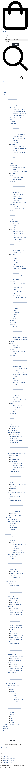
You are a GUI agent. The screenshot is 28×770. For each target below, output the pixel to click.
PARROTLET (13, 413)
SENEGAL (12, 217)
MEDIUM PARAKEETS (18, 208)
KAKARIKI (12, 173)
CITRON (15, 258)
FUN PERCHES (13, 461)
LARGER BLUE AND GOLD (22, 372)
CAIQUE (12, 119)
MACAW (12, 181)
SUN (14, 316)
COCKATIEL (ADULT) (18, 248)
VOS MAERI (16, 333)
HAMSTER (10, 606)
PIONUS (12, 210)
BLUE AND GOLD (17, 366)
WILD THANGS (16, 703)
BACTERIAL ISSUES (15, 434)
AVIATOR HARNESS (12, 99)
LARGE (12, 710)
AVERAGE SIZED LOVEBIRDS (20, 357)
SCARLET (15, 384)
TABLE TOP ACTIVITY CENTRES (15, 496)
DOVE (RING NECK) (15, 322)
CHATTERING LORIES (18, 177)
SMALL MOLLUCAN (20, 134)
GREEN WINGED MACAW (19, 186)
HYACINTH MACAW (18, 188)
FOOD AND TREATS (12, 430)
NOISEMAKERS (14, 513)
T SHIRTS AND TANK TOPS (14, 708)
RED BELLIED (16, 411)
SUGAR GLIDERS (12, 672)
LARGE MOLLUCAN (20, 132)
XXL (11, 718)
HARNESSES (13, 540)
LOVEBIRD (12, 355)
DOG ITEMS (8, 534)
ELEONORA (16, 262)
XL (11, 716)
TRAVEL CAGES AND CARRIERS (15, 515)
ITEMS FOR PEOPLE (10, 683)
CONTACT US (6, 726)
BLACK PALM (16, 128)
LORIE (11, 175)
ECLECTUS (13, 161)
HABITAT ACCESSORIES (16, 589)
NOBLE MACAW (17, 196)
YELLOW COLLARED (18, 389)
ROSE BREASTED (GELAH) (19, 275)
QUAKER (12, 212)
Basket (8, 44)
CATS (14, 693)
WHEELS (12, 594)
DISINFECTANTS (14, 442)
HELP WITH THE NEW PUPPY (15, 563)
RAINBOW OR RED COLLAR (19, 351)
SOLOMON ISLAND (17, 331)
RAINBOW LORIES (17, 179)
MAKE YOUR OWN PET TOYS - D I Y (13, 724)
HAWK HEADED (17, 407)
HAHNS (15, 376)
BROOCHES (13, 689)
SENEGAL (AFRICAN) (15, 426)
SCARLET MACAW (17, 198)
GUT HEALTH (13, 444)
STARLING (12, 428)
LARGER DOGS (13, 569)
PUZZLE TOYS (13, 490)
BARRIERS (12, 482)
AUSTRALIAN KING (17, 405)
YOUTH (12, 722)
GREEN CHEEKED (17, 295)
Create (13, 767)
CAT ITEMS (8, 517)
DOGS (14, 695)
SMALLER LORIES (17, 347)
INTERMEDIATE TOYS (18, 509)
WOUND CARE (14, 451)
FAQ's (4, 730)
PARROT (12, 403)
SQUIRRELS (10, 662)
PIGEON (12, 415)
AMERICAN (16, 395)
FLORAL (15, 697)
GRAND (15, 326)
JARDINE (12, 341)
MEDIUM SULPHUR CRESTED (20, 270)
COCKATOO (13, 125)
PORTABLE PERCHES (15, 476)
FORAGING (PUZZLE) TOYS (16, 505)
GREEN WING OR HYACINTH (20, 374)
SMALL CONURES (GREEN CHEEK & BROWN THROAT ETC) (19, 155)
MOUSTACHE (16, 401)
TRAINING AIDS (12, 575)
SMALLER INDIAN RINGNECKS (20, 339)
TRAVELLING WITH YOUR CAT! (15, 531)
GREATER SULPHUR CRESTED (20, 266)
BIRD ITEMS (8, 96)
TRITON (15, 277)
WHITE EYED (16, 318)
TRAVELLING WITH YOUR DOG (15, 577)
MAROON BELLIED (17, 306)
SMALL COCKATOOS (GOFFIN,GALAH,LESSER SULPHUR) (19, 138)
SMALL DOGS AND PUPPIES (17, 573)
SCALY (14, 353)
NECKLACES (13, 705)
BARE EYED (15, 256)
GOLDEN (15, 293)
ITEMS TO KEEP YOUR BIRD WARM (16, 453)
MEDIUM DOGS (14, 571)
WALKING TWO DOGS (18, 552)
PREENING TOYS (14, 488)
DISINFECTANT (14, 523)
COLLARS (12, 538)
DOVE (11, 159)
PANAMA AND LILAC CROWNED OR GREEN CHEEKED (18, 233)
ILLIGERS (15, 378)
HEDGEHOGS (11, 618)
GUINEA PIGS (11, 596)
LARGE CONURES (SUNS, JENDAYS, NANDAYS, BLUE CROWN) (19, 148)
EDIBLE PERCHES (14, 459)
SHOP (4, 94)
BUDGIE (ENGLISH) (15, 241)
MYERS (14, 409)
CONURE (12, 144)
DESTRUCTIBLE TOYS (15, 500)
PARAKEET (13, 204)
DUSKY (14, 289)
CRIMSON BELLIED (17, 287)
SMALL (12, 714)
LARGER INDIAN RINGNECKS (20, 337)
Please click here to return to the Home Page (11, 747)
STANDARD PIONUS (18, 422)
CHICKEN (12, 121)
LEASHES (12, 542)
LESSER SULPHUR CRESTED (19, 268)
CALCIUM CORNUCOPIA (16, 436)
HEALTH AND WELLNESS (14, 432)
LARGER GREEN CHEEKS (21, 297)
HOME (4, 92)
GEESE (11, 163)
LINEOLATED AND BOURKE (19, 399)
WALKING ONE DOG (18, 550)
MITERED (15, 308)
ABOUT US (5, 728)
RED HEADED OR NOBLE (19, 382)
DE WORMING (14, 438)
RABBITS (10, 631)
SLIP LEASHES (16, 548)
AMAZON (12, 107)
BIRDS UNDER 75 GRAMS (16, 117)
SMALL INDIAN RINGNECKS (20, 171)
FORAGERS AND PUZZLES (16, 587)
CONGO (15, 103)
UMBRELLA (16, 142)
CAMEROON (16, 223)
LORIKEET (12, 349)
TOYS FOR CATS (11, 529)
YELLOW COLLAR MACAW (19, 202)
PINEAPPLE (16, 314)
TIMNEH (15, 105)
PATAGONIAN (16, 312)
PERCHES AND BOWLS (13, 455)
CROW (12, 320)
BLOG (4, 732)
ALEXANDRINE (16, 393)
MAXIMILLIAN (16, 420)
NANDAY (15, 310)
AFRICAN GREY (14, 101)
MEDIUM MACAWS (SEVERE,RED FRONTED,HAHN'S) (18, 192)
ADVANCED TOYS (17, 507)
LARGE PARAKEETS (17, 206)
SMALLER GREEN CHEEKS (22, 299)
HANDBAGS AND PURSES (14, 685)
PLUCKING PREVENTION (14, 480)
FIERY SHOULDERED (18, 291)
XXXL (11, 720)
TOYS (9, 498)
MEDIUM (12, 712)
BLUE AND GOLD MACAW (19, 183)
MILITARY (15, 380)
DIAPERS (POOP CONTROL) (14, 219)
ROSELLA (12, 215)
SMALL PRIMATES (12, 654)
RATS (9, 641)
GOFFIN (15, 264)
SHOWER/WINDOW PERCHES (17, 478)
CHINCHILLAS (11, 583)
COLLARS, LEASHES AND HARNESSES (17, 536)
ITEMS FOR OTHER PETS (11, 581)
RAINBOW (15, 345)
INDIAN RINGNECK (15, 165)
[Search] (21, 77)
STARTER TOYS (16, 511)
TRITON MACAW (17, 200)
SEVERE (15, 386)
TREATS (10, 579)
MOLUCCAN (16, 130)
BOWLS (12, 457)
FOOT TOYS (13, 502)
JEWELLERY (10, 687)
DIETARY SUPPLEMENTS (16, 440)
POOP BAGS (11, 565)
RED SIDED (15, 328)
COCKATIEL (13, 123)
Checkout (16, 44)
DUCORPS (15, 260)
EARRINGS (12, 691)
